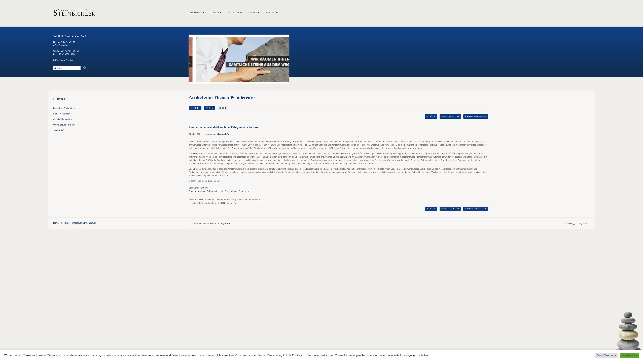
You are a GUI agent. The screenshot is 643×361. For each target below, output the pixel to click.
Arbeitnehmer (231, 191)
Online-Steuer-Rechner (64, 125)
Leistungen (195, 13)
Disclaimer (65, 223)
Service (252, 13)
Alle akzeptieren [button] (629, 355)
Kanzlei (214, 13)
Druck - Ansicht (450, 116)
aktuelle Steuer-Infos (62, 119)
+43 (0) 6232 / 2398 (70, 51)
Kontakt (270, 13)
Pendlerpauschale (197, 191)
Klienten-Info (223, 134)
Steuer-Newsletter (61, 114)
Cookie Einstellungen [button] (606, 355)
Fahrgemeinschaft (215, 191)
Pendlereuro (244, 191)
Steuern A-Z (58, 130)
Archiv (209, 108)
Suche (223, 108)
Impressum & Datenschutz (84, 223)
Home (56, 223)
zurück (431, 116)
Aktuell (195, 108)
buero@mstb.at (67, 60)
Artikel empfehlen (475, 116)
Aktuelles (233, 13)
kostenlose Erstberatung (64, 108)
